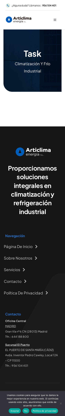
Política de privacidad (45, 410)
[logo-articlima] (18, 17)
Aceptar (14, 410)
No (26, 410)
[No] (60, 403)
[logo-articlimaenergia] (32, 148)
